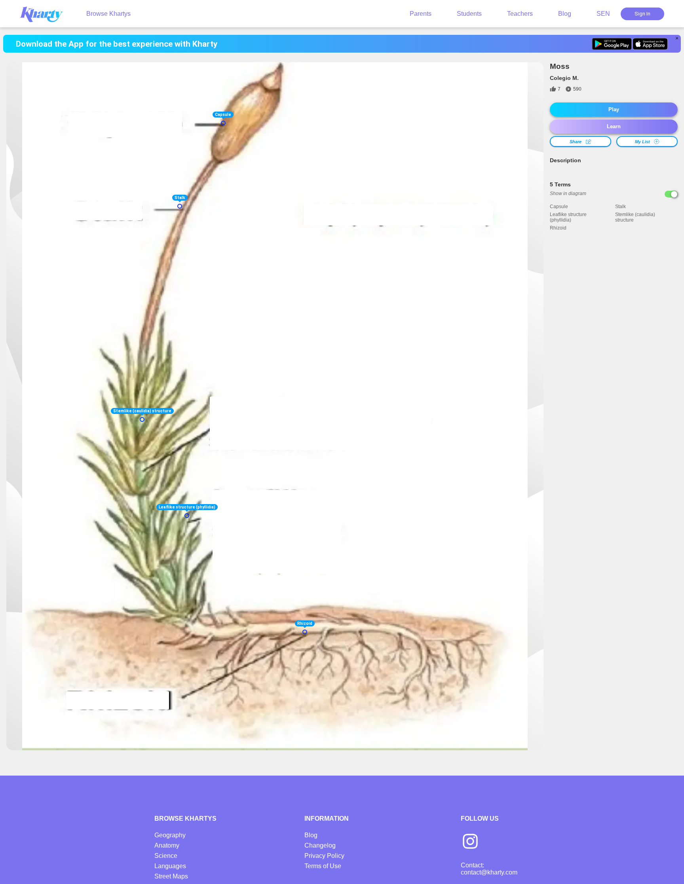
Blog (564, 13)
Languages (170, 866)
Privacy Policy (324, 855)
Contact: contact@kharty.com (489, 869)
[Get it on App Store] (650, 44)
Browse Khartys (108, 13)
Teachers (520, 13)
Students (469, 13)
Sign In (642, 14)
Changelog (320, 845)
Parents (420, 13)
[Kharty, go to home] (45, 13)
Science (165, 855)
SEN (603, 13)
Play (613, 109)
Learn (614, 126)
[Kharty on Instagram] (470, 842)
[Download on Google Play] (611, 44)
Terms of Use (322, 866)
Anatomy (166, 845)
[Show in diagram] (671, 194)
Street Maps (171, 876)
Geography (170, 835)
